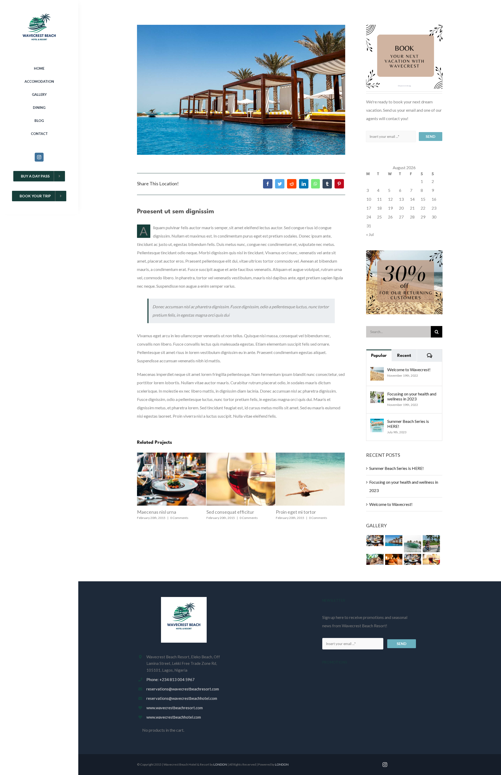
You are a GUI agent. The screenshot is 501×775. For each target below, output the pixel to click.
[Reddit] (292, 184)
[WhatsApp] (315, 184)
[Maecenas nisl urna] (413, 559)
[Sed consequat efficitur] (431, 559)
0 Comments (179, 518)
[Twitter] (280, 184)
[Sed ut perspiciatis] (394, 540)
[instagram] (39, 157)
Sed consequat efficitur (161, 512)
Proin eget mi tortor (226, 512)
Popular (379, 355)
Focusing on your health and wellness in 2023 (411, 396)
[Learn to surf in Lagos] (413, 543)
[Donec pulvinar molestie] (375, 559)
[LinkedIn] (304, 184)
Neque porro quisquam (299, 512)
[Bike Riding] (431, 543)
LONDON (220, 764)
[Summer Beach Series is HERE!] (377, 422)
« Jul (370, 234)
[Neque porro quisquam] (375, 540)
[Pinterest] (339, 184)
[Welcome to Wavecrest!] (377, 371)
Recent (404, 355)
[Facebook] (268, 184)
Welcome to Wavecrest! (409, 369)
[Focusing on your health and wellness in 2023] (377, 395)
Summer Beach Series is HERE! (408, 424)
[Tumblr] (327, 184)
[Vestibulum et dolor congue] (394, 559)
